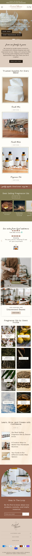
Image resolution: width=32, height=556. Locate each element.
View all (16, 196)
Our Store (15, 536)
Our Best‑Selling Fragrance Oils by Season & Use (21, 434)
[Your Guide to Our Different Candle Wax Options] (5, 456)
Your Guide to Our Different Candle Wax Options (20, 455)
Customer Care (15, 533)
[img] (16, 231)
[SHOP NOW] (16, 273)
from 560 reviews (15, 232)
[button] (2, 241)
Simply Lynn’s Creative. (19, 553)
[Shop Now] (16, 302)
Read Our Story (16, 61)
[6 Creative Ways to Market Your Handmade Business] (5, 446)
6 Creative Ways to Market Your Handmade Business (20, 445)
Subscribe (15, 540)
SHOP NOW (16, 109)
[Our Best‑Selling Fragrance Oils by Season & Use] (5, 435)
